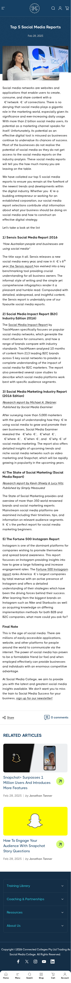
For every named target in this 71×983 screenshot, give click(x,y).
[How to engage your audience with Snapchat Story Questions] (35, 821)
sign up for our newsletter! (34, 698)
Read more (60, 781)
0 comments (59, 717)
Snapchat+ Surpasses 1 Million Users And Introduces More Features (27, 782)
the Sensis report (21, 266)
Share (10, 717)
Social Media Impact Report (28, 324)
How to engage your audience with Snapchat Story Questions (24, 845)
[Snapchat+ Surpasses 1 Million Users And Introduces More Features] (35, 758)
